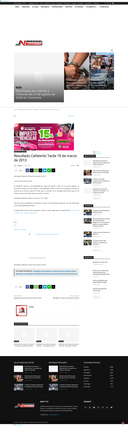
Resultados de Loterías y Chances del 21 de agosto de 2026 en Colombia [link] (101, 162)
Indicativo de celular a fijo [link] (100, 262)
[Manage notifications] (122, 423)
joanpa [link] (20, 165)
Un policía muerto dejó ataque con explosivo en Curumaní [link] (100, 242)
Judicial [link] (69, 76)
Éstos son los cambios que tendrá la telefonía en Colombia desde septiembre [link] (101, 272)
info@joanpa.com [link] (54, 414)
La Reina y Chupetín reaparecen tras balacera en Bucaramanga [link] (101, 180)
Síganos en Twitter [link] (20, 229)
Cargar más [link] (96, 198)
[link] (4, 1)
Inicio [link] (15, 109)
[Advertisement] (62, 23)
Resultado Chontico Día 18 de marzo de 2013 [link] (28, 298)
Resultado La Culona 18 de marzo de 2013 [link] (66, 298)
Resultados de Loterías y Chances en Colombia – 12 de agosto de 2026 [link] (101, 190)
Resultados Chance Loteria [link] (25, 109)
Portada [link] (18, 87)
